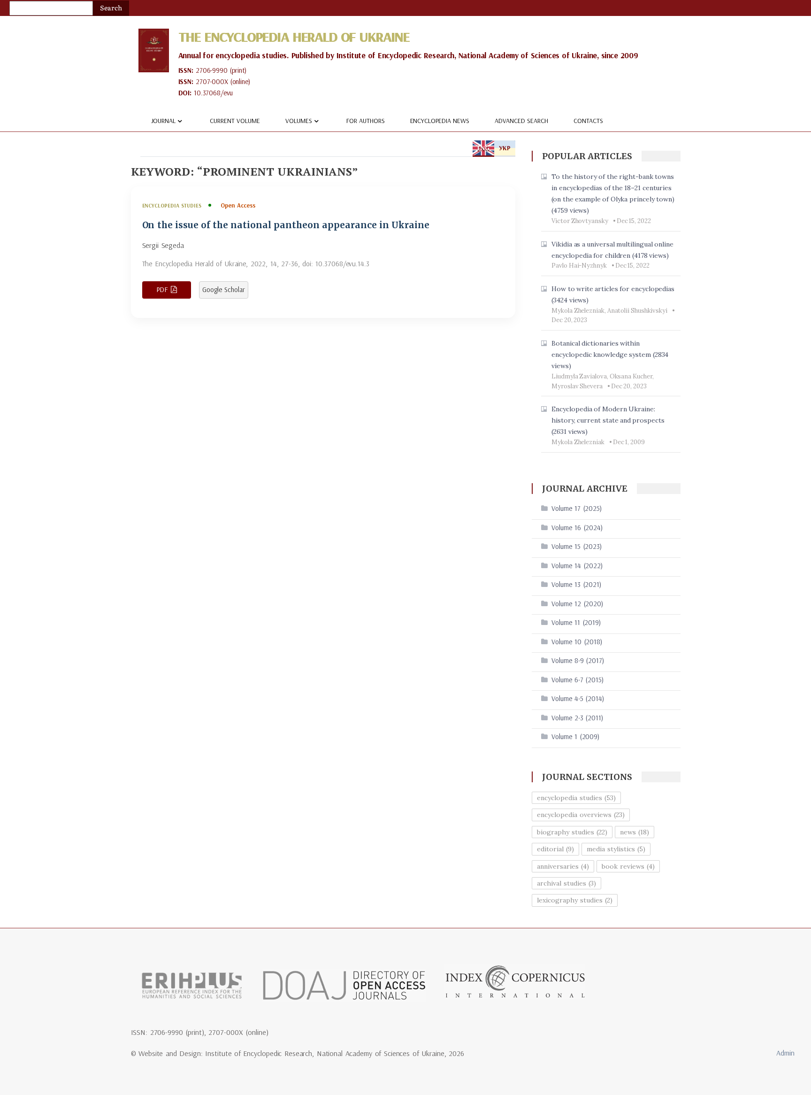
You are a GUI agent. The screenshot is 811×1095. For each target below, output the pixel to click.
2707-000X (212, 81)
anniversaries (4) (563, 866)
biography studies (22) (572, 832)
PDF (162, 289)
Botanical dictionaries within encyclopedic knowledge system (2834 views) (609, 354)
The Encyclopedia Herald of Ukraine (293, 37)
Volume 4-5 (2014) (577, 698)
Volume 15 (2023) (576, 546)
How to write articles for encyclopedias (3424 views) (612, 294)
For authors (365, 120)
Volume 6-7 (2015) (577, 679)
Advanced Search (521, 120)
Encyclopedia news (440, 120)
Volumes (298, 120)
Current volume (235, 120)
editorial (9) (555, 849)
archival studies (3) (566, 883)
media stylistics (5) (616, 849)
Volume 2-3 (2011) (577, 717)
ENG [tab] (483, 148)
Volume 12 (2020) (577, 603)
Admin (785, 1052)
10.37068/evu (213, 92)
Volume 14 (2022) (577, 565)
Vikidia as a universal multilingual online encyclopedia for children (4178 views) (612, 250)
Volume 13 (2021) (576, 584)
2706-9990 (212, 70)
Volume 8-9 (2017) (577, 660)
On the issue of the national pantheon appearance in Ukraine (285, 225)
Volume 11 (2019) (576, 622)
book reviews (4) (628, 866)
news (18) (634, 832)
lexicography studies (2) (574, 900)
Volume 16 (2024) (577, 527)
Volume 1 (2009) (575, 736)
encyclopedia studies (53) (576, 798)
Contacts (588, 120)
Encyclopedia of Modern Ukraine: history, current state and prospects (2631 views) (608, 420)
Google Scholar (223, 289)
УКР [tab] (505, 148)
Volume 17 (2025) (576, 508)
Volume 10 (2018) (576, 641)
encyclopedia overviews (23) (581, 814)
